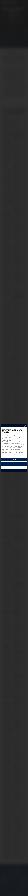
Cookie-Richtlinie (6, 453)
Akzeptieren (14, 464)
